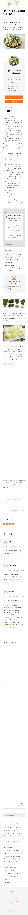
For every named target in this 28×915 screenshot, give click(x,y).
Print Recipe (18, 18)
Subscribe (14, 901)
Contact (14, 903)
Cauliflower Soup (9, 830)
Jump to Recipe (8, 18)
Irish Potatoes (8, 844)
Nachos (6, 853)
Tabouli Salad (8, 882)
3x (14, 110)
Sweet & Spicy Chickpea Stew (13, 859)
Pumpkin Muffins (9, 870)
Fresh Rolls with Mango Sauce (13, 841)
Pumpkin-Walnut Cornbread (12, 836)
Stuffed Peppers (9, 847)
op (15, 894)
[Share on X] (7, 524)
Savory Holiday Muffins (11, 862)
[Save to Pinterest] (10, 524)
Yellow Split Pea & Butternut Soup (14, 850)
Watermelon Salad (9, 839)
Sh (13, 894)
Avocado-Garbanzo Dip (16, 510)
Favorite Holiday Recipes (12, 833)
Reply (21, 557)
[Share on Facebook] (4, 524)
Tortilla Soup (8, 879)
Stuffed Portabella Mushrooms (13, 827)
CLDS (14, 909)
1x (8, 110)
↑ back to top (14, 911)
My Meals (14, 899)
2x (11, 110)
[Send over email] (13, 524)
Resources (14, 896)
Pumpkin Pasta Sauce (10, 876)
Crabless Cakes (9, 865)
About (14, 891)
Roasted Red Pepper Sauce (12, 856)
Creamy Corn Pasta (10, 867)
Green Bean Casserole (11, 873)
